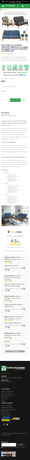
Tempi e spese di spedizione (8, 409)
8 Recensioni (10, 54)
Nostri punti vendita (6, 415)
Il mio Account (4, 397)
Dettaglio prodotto (8, 115)
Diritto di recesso (5, 413)
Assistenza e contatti (6, 393)
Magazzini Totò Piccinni (7, 391)
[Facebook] (3, 424)
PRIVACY (23, 447)
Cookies (11, 395)
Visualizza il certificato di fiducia (15, 235)
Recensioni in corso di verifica (14, 237)
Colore (3, 91)
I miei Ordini (4, 399)
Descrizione (5, 112)
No (7, 269)
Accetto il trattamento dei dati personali (14, 447)
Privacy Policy (4, 395)
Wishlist (3, 401)
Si (23, 268)
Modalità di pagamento (7, 407)
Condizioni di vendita (6, 405)
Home (1, 13)
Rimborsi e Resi (5, 411)
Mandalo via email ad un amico (9, 86)
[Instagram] (7, 424)
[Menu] (1, 9)
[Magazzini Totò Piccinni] (8, 6)
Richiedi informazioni (6, 381)
